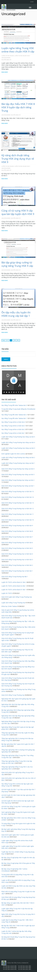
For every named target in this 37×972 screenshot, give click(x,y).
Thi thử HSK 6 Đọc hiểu (24, 969)
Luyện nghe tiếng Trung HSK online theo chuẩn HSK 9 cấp (17, 49)
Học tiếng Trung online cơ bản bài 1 (13, 433)
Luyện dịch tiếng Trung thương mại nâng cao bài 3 (18, 448)
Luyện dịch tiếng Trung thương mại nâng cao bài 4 (18, 442)
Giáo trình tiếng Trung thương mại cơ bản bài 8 (17, 531)
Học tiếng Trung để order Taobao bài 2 (14, 415)
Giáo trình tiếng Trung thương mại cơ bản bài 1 (17, 571)
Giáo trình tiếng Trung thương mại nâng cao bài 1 (17, 486)
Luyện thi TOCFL (6, 593)
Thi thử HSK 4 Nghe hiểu (10, 966)
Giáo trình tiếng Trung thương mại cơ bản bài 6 (17, 542)
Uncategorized (5, 57)
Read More (4, 72)
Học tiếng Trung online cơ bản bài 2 (13, 429)
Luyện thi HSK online (7, 55)
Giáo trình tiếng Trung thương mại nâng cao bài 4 (17, 469)
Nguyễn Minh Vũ (6, 59)
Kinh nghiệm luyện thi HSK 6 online (13, 454)
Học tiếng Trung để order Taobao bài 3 (14, 405)
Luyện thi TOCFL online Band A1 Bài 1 (13, 590)
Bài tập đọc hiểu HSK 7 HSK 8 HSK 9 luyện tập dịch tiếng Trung (18, 107)
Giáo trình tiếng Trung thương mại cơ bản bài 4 (17, 554)
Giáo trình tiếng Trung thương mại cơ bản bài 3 (17, 559)
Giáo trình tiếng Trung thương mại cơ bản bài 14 (17, 497)
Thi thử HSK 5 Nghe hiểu (10, 967)
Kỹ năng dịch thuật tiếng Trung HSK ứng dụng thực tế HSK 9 (17, 159)
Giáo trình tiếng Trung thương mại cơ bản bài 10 (17, 520)
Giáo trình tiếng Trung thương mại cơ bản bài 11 (17, 514)
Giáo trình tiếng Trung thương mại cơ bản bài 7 (17, 537)
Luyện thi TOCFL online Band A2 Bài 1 (13, 586)
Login (31, 1)
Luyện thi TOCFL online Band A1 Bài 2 (13, 582)
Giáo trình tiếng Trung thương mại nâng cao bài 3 (17, 474)
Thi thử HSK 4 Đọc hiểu (24, 966)
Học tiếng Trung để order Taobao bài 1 (14, 418)
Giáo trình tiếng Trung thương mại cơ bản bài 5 (17, 548)
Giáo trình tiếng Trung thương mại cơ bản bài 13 (17, 503)
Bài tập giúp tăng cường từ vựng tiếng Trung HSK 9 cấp (17, 264)
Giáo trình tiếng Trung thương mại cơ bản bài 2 (17, 565)
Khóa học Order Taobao (9, 606)
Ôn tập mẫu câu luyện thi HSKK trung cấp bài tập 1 (15, 314)
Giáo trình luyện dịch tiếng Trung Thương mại (16, 597)
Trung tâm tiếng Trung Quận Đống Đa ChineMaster (18, 409)
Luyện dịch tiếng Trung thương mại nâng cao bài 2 (18, 457)
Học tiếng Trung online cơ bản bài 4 (13, 422)
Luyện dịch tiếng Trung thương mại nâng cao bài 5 (18, 437)
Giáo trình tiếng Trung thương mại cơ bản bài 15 (17, 491)
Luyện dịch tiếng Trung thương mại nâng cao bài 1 (18, 463)
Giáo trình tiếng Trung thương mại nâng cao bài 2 (17, 480)
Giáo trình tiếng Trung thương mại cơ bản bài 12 (17, 508)
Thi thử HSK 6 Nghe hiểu (10, 969)
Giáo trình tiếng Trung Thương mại (13, 695)
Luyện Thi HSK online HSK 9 (22, 55)
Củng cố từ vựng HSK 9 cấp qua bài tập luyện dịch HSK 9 (17, 212)
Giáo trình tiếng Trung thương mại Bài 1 (14, 576)
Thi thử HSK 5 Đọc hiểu (24, 967)
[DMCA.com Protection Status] (13, 382)
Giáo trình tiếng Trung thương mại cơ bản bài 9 (17, 525)
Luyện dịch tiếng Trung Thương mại (13, 603)
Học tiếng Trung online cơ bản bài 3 (13, 426)
